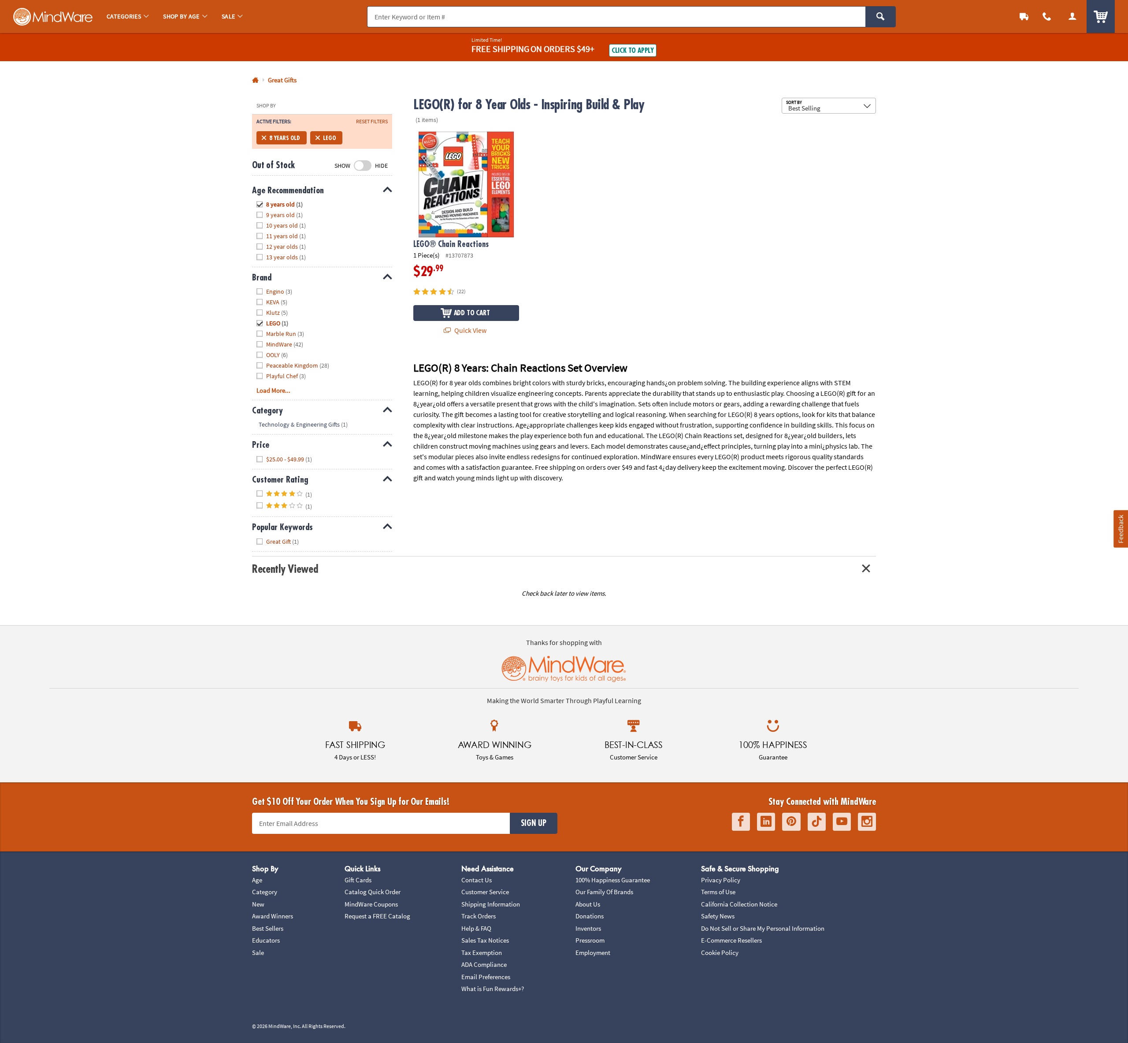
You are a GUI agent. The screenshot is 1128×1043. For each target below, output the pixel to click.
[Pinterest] (791, 822)
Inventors (588, 928)
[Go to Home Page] (255, 80)
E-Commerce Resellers (731, 940)
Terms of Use (718, 892)
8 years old (284, 138)
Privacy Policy (720, 880)
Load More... (273, 390)
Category (264, 892)
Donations (589, 916)
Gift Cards (358, 880)
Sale (258, 952)
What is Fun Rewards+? (492, 988)
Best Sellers (267, 928)
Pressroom (590, 940)
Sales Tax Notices (485, 940)
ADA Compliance (484, 964)
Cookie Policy (719, 952)
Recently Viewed (285, 569)
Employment (592, 952)
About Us (587, 904)
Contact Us (476, 880)
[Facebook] (741, 822)
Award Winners (272, 916)
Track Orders (478, 916)
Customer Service (485, 892)
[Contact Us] (1046, 16)
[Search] (880, 16)
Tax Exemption (481, 952)
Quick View (469, 330)
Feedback (1120, 528)
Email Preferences (485, 977)
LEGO (329, 138)
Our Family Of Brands (604, 892)
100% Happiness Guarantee (612, 880)
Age (257, 880)
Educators (266, 940)
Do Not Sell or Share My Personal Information (762, 928)
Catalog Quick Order (373, 892)
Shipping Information (490, 904)
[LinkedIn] (766, 822)
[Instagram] (867, 822)
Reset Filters (372, 121)
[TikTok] (817, 822)
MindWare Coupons (371, 904)
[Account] (1072, 16)
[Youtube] (842, 822)
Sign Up (533, 823)
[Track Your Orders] (1024, 16)
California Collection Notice (739, 904)
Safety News (718, 916)
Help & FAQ (476, 928)
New (258, 904)
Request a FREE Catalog (377, 916)
